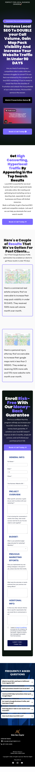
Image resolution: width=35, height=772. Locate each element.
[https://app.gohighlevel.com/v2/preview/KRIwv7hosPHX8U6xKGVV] (17, 732)
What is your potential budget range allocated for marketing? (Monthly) (16, 543)
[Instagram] (17, 763)
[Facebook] (13, 763)
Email (9, 469)
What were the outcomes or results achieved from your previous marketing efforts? (17, 584)
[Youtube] (22, 763)
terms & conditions (21, 627)
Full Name (10, 461)
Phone (9, 476)
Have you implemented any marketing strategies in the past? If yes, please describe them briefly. (17, 566)
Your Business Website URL (15, 483)
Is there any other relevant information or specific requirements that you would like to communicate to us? (17, 611)
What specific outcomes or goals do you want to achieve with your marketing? (16, 501)
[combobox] (17, 549)
